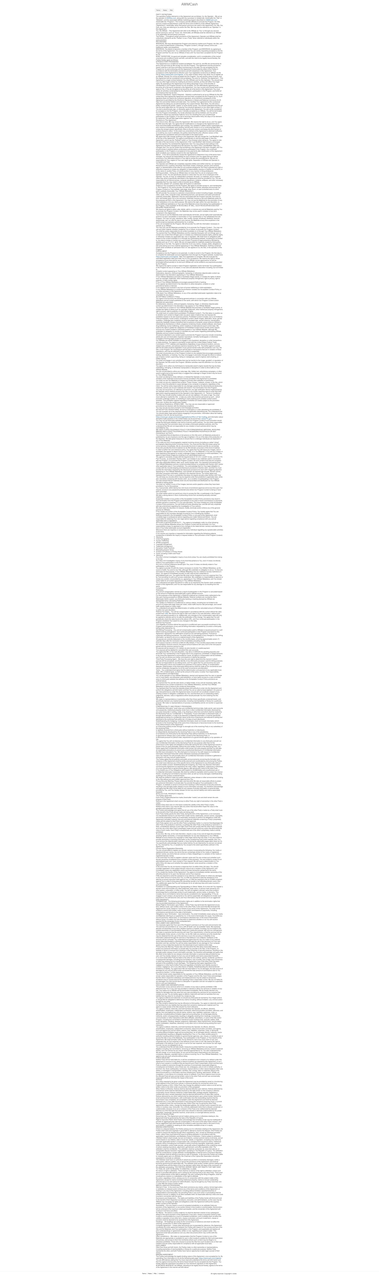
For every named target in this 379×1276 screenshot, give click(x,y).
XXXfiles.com (171, 18)
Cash (189, 4)
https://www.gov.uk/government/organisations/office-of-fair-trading (181, 417)
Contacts (161, 1273)
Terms (144, 1273)
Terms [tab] (158, 10)
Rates (150, 1273)
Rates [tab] (165, 10)
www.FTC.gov (206, 419)
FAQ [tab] (171, 10)
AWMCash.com (211, 20)
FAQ (166, 613)
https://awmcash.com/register (172, 74)
